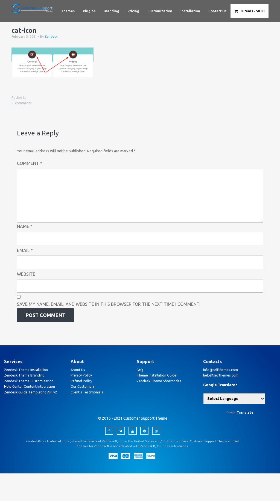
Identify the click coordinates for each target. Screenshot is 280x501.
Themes (68, 11)
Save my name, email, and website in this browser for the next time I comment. (108, 304)
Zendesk (51, 36)
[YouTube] (133, 431)
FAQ (140, 370)
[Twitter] (121, 431)
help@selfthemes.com (220, 375)
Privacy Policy (81, 375)
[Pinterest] (144, 431)
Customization (159, 11)
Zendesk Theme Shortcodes (159, 381)
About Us (78, 370)
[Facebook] (109, 431)
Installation (190, 11)
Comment (29, 163)
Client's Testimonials (87, 392)
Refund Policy (81, 381)
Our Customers (83, 386)
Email (25, 250)
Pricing (133, 11)
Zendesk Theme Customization (29, 381)
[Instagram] (156, 431)
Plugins (89, 11)
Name (25, 226)
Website (26, 274)
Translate (245, 412)
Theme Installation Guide (156, 375)
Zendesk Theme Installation (26, 370)
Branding (111, 11)
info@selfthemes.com (220, 370)
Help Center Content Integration (29, 386)
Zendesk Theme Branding (24, 375)
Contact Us (217, 11)
